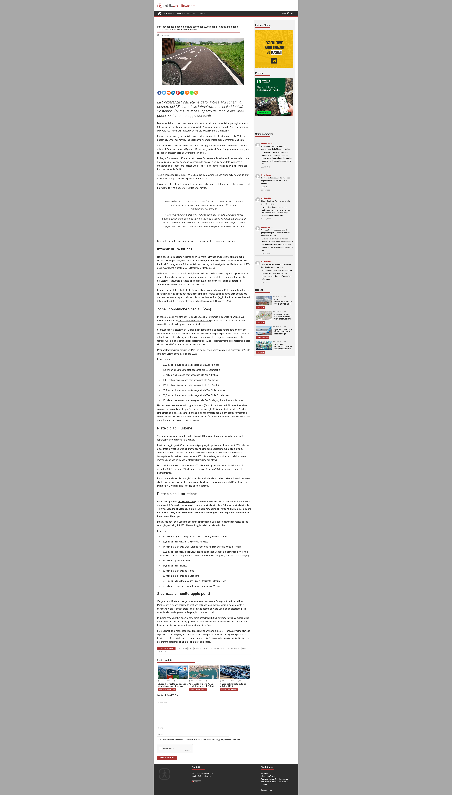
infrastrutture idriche (200, 648)
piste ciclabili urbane (233, 648)
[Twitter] (164, 93)
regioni (160, 651)
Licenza (264, 785)
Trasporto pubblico (263, 337)
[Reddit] (169, 93)
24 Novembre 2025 (228, 681)
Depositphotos (266, 790)
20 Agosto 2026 (280, 311)
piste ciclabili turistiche (217, 648)
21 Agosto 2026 (280, 296)
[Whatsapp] (192, 93)
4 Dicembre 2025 (196, 681)
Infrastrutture (261, 307)
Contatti (203, 13)
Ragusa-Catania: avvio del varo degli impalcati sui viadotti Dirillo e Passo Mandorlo (276, 181)
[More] (196, 93)
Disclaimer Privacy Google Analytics (274, 782)
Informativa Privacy (268, 776)
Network (186, 5)
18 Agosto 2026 (280, 341)
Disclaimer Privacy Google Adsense (274, 779)
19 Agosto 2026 (280, 326)
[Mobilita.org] (159, 13)
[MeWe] (182, 93)
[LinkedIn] (173, 93)
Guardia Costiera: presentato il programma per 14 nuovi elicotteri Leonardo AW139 (275, 233)
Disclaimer (265, 773)
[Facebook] (159, 93)
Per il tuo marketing (186, 13)
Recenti (259, 289)
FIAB (190, 648)
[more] (196, 93)
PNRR (244, 648)
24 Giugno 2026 (165, 681)
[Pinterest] (178, 93)
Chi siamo (168, 13)
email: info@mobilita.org (201, 776)
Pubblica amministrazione (166, 648)
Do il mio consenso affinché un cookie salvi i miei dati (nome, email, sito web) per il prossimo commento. (199, 740)
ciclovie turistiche (186, 501)
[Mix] (187, 93)
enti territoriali (182, 648)
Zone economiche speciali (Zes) (194, 320)
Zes (166, 651)
